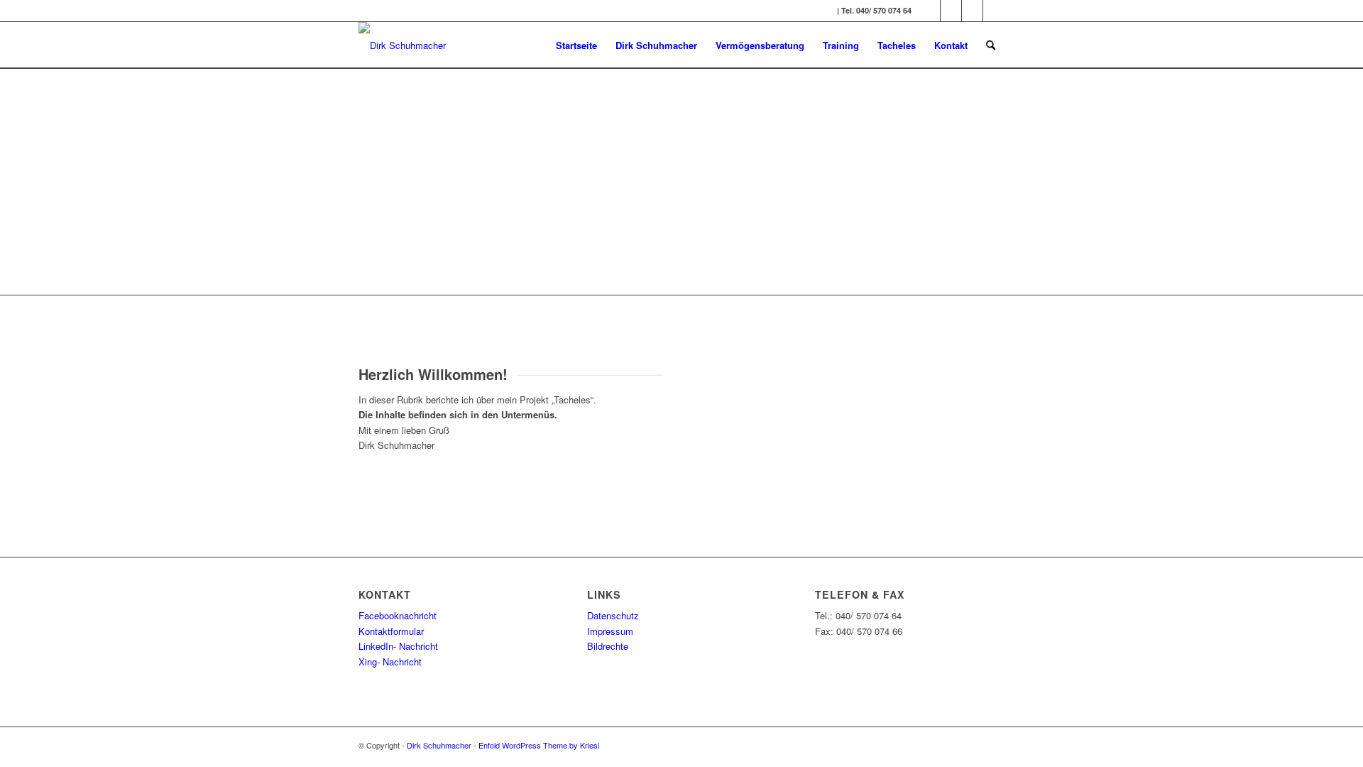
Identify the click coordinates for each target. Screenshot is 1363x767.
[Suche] (991, 45)
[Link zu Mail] (994, 10)
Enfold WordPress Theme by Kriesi (538, 745)
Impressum (610, 631)
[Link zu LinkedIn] (951, 10)
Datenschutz (613, 615)
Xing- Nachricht (391, 661)
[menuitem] (576, 45)
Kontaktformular (391, 631)
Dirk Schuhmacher (439, 745)
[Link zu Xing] (972, 10)
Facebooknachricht (397, 615)
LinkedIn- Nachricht (398, 646)
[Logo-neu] (402, 45)
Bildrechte (607, 646)
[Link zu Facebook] (929, 10)
